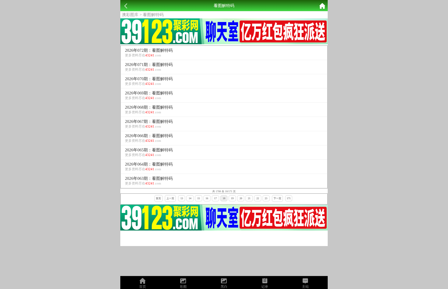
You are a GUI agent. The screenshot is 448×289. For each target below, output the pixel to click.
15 (198, 198)
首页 (158, 198)
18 (224, 198)
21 (249, 198)
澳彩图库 (130, 14)
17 (215, 198)
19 (232, 198)
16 (207, 198)
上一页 (170, 198)
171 (289, 198)
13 (181, 198)
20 (241, 198)
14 (190, 198)
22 (257, 198)
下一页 (277, 198)
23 (266, 198)
